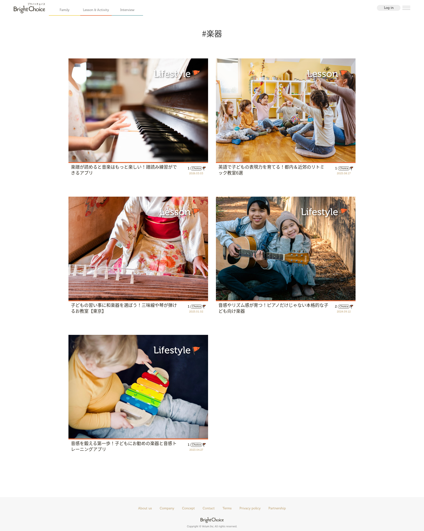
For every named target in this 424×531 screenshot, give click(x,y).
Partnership (277, 508)
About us (145, 508)
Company (167, 508)
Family (64, 10)
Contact (209, 508)
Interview (127, 10)
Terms (227, 508)
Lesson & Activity (96, 10)
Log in (389, 8)
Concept (188, 508)
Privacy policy (250, 508)
